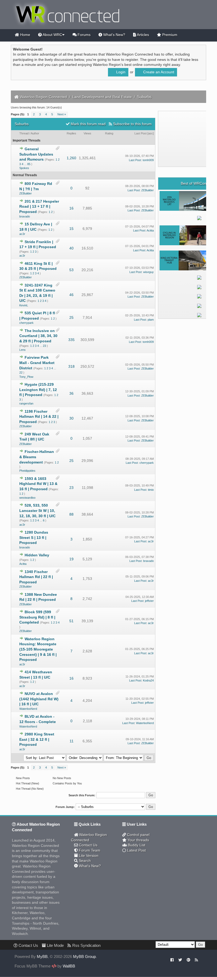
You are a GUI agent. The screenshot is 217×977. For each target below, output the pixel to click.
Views (87, 133)
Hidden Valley (37, 555)
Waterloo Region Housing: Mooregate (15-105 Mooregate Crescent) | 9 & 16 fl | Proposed (38, 649)
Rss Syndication (85, 945)
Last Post (140, 133)
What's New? (113, 35)
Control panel (138, 835)
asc (150, 133)
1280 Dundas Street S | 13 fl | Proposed (33, 537)
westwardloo (27, 497)
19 (71, 559)
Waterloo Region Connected (43, 97)
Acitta (150, 230)
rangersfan (26, 403)
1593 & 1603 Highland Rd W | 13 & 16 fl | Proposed (38, 483)
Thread (24, 133)
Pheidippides (27, 470)
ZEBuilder (25, 193)
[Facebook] (172, 959)
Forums (83, 35)
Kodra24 (148, 680)
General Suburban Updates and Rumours (36, 154)
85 (28, 164)
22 (20, 372)
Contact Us (87, 845)
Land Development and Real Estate (102, 97)
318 (71, 366)
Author (35, 133)
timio (151, 489)
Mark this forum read (88, 124)
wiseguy (148, 272)
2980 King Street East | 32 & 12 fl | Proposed (36, 739)
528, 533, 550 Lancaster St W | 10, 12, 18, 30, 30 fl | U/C (37, 510)
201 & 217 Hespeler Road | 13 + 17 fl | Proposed (39, 206)
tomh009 (148, 160)
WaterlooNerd (28, 708)
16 (71, 208)
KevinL (23, 305)
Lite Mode (55, 945)
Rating (109, 133)
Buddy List (136, 845)
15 (71, 228)
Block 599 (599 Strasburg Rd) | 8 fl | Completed (37, 617)
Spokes (24, 168)
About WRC (52, 35)
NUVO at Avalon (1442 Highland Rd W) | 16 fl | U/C (38, 699)
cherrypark (26, 322)
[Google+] (188, 959)
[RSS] (196, 959)
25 (71, 317)
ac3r (22, 233)
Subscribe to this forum (132, 124)
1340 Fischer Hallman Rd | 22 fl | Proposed (36, 577)
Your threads (137, 840)
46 (71, 295)
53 (71, 270)
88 (71, 514)
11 (72, 741)
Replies (71, 133)
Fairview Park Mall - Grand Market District (37, 362)
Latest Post (136, 850)
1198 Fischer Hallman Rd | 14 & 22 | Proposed (38, 416)
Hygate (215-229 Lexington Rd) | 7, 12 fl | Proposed (38, 389)
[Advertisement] (188, 138)
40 (71, 248)
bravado (24, 216)
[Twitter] (180, 959)
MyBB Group (84, 956)
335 (71, 340)
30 (71, 418)
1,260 (71, 158)
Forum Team (89, 850)
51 (71, 621)
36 (71, 393)
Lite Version (88, 855)
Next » (61, 114)
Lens (22, 349)
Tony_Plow (26, 376)
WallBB (69, 966)
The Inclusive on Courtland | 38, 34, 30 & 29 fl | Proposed (38, 336)
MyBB (42, 956)
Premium (169, 35)
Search (84, 860)
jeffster (149, 600)
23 (44, 345)
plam (151, 319)
